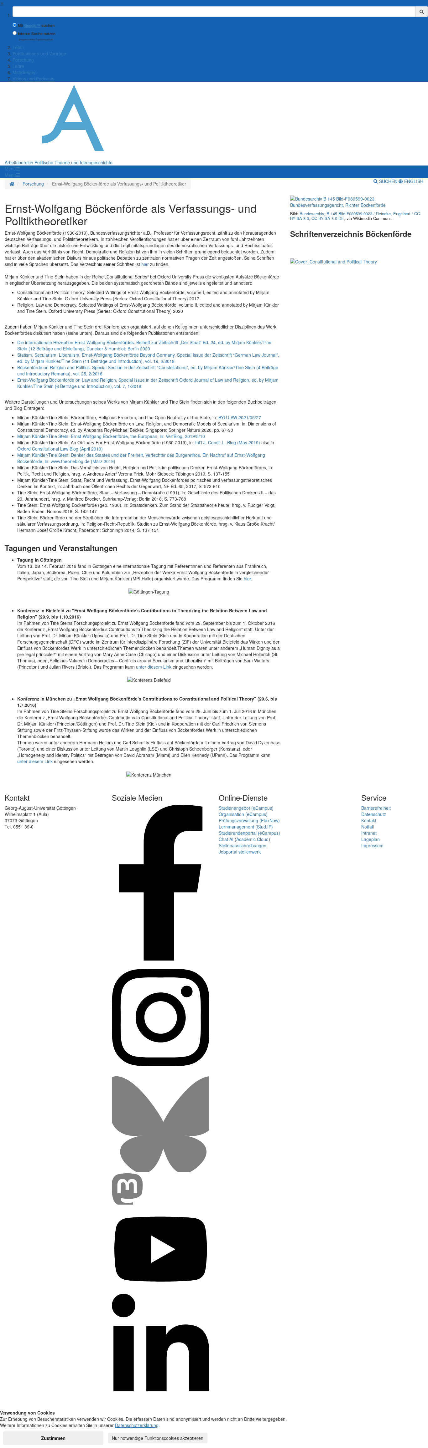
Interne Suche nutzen (36, 33)
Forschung (23, 60)
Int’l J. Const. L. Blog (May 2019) (227, 442)
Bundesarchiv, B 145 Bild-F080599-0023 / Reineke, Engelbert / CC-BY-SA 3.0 (355, 216)
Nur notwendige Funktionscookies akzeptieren (157, 1438)
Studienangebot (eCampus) (246, 808)
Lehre (18, 66)
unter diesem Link (153, 667)
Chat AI (226, 839)
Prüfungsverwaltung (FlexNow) (249, 820)
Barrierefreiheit (376, 808)
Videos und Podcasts (33, 78)
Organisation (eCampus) (243, 814)
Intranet (369, 833)
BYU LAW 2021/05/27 (239, 417)
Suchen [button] (388, 181)
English (413, 181)
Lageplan (370, 839)
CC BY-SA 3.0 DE (327, 218)
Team (18, 47)
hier (247, 578)
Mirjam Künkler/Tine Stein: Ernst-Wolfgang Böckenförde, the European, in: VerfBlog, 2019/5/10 (111, 436)
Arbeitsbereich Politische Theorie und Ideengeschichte (58, 162)
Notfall (367, 826)
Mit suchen (36, 25)
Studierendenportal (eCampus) (249, 833)
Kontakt (368, 820)
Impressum (372, 845)
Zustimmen (53, 1438)
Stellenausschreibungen (242, 845)
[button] (12, 169)
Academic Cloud (252, 839)
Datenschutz (373, 814)
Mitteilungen (25, 72)
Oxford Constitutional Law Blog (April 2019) (60, 449)
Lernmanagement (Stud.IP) (246, 826)
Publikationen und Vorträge (39, 53)
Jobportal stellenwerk (240, 852)
